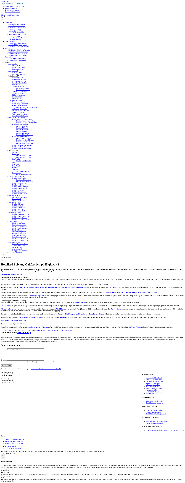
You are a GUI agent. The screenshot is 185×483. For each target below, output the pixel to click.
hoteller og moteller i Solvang (38, 327)
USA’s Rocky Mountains (153, 386)
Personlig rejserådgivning (153, 412)
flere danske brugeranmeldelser (30, 317)
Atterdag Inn (24, 287)
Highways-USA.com (135, 327)
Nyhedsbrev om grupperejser (154, 403)
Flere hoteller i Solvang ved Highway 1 (13, 320)
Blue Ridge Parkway (152, 393)
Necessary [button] (4, 469)
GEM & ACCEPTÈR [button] (7, 481)
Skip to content (5, 1)
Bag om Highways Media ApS (14, 441)
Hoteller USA (58, 330)
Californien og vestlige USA (154, 381)
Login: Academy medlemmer (154, 423)
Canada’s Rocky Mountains (154, 379)
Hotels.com (63, 317)
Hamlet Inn (43, 287)
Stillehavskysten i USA (153, 385)
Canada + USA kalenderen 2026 (14, 440)
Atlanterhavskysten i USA (154, 392)
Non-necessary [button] (5, 476)
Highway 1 (49, 330)
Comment (4, 360)
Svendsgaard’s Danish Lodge (147, 292)
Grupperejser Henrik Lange (154, 401)
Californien (41, 330)
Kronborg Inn (65, 287)
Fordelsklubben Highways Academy (157, 421)
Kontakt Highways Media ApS (14, 443)
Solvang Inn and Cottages (96, 314)
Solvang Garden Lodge (8, 309)
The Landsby (112, 287)
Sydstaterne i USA (151, 390)
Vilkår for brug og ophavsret (13, 448)
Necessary (6, 471)
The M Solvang (61, 309)
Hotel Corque (69, 314)
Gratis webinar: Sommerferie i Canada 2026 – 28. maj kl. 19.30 (165, 430)
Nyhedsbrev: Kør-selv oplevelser (156, 414)
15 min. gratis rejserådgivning (155, 410)
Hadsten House (34, 287)
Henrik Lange (7, 330)
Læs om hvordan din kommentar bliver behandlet (46, 369)
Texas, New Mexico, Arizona (155, 388)
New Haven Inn (80, 314)
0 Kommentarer (67, 330)
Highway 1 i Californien (153, 383)
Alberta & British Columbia (154, 378)
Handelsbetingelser (10, 446)
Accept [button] (102, 451)
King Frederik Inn (54, 287)
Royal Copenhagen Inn (78, 287)
